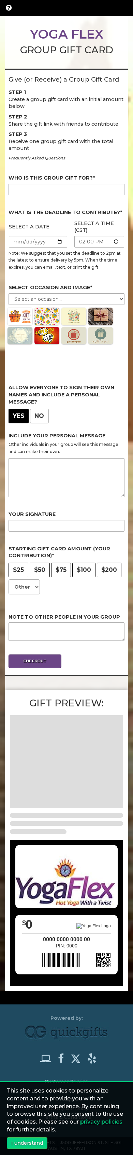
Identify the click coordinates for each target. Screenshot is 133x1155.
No (39, 415)
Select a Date (29, 227)
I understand (27, 1143)
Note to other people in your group (64, 617)
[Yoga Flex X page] (78, 1057)
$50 (39, 569)
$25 (18, 569)
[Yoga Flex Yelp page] (92, 1058)
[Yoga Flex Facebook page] (63, 1058)
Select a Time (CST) (94, 227)
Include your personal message (57, 436)
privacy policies (101, 1121)
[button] (8, 8)
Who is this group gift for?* (52, 178)
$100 (84, 569)
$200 (109, 569)
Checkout (35, 661)
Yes (18, 415)
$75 (61, 569)
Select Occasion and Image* (50, 287)
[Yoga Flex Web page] (48, 1058)
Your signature (32, 514)
